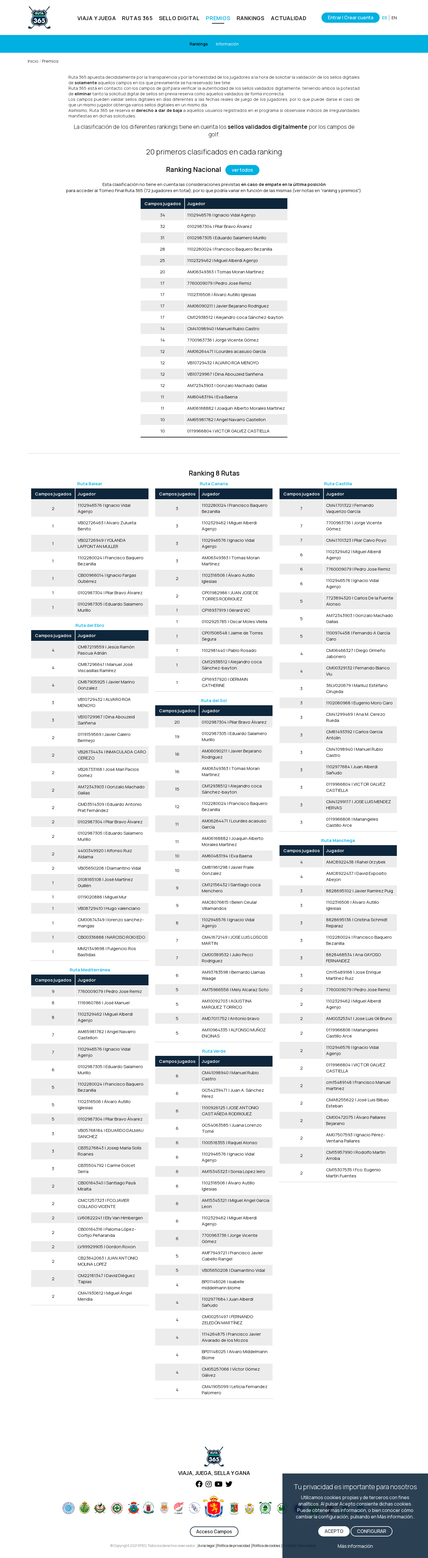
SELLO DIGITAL (179, 18)
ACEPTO (334, 1531)
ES (384, 17)
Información (227, 44)
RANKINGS (251, 18)
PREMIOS (218, 18)
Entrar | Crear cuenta (350, 17)
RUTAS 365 (137, 18)
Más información (355, 1546)
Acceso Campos (214, 1531)
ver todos (242, 170)
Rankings (199, 44)
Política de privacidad (233, 1545)
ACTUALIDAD (289, 18)
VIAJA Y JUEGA (96, 18)
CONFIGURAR (371, 1531)
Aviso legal (206, 1545)
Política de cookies (266, 1545)
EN (394, 17)
